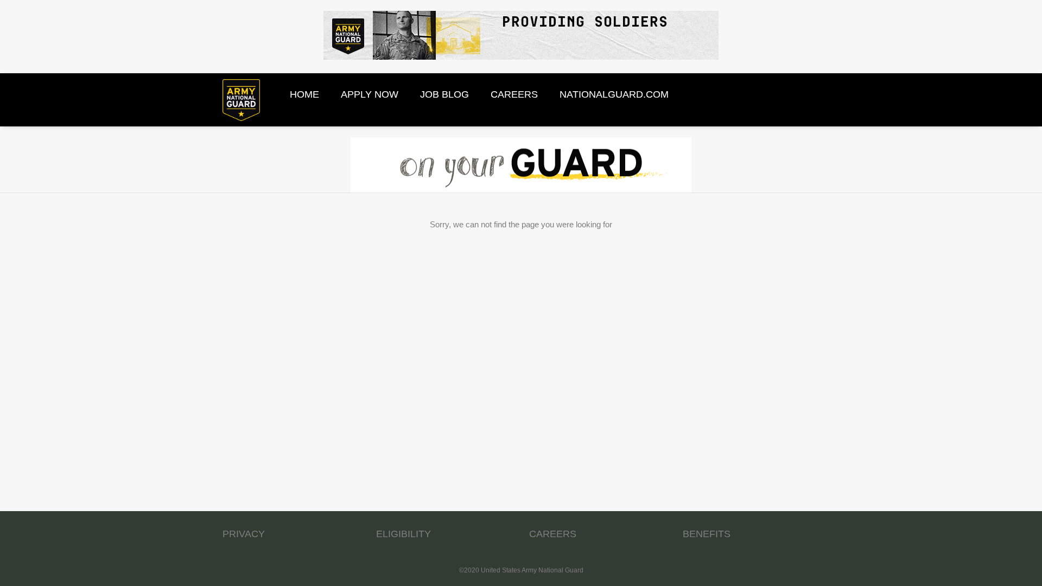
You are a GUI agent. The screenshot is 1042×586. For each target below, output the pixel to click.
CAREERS (552, 533)
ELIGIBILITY (403, 533)
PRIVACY (244, 533)
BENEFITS (706, 533)
